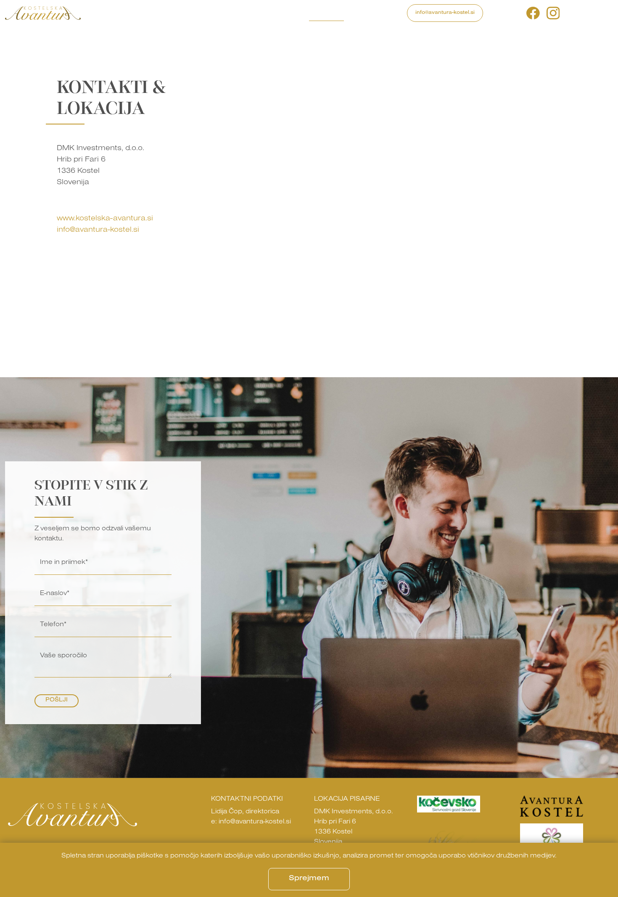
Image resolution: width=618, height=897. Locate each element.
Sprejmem (309, 879)
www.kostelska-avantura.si (105, 219)
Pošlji (56, 701)
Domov (102, 13)
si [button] (569, 13)
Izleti (168, 13)
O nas (296, 13)
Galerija (242, 13)
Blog (272, 13)
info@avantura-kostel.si (445, 13)
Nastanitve (203, 13)
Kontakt (326, 13)
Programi (137, 13)
